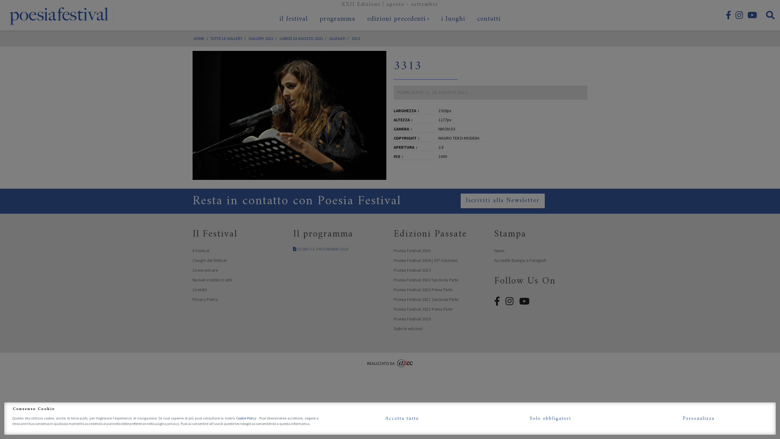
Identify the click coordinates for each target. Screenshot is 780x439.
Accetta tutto (402, 418)
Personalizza (698, 418)
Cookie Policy (246, 418)
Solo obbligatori (550, 418)
